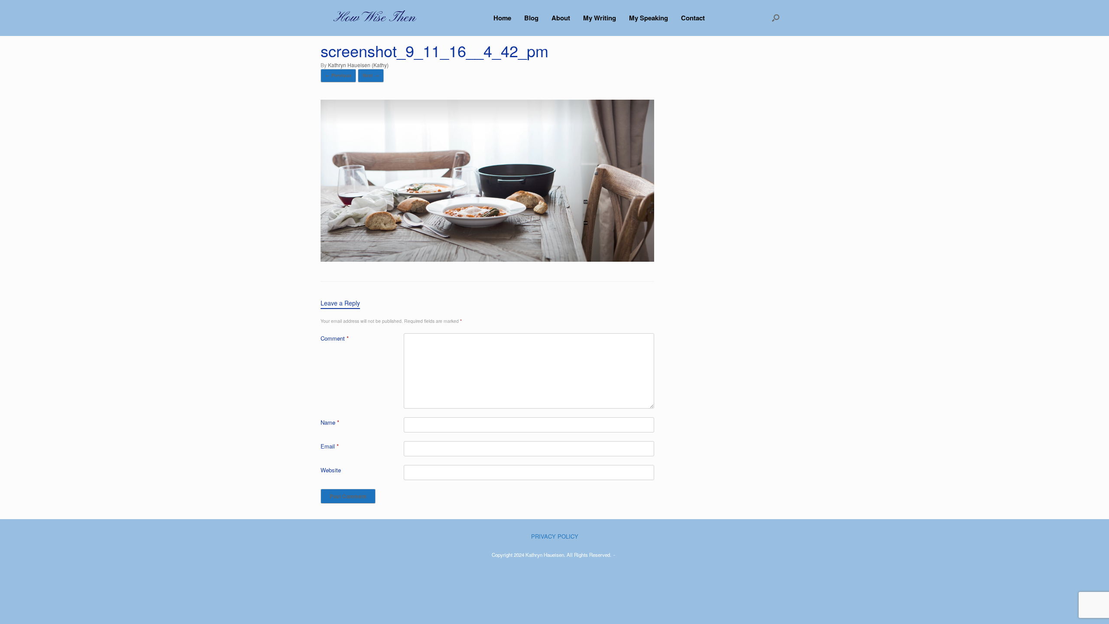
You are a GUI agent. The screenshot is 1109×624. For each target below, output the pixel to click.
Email (330, 446)
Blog (531, 18)
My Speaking (648, 18)
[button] (775, 18)
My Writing (599, 18)
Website (331, 470)
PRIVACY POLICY (554, 536)
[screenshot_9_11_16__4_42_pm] (487, 259)
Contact (693, 18)
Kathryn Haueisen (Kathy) (358, 64)
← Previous (338, 75)
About (560, 18)
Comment (335, 338)
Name (330, 422)
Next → (371, 75)
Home (502, 18)
